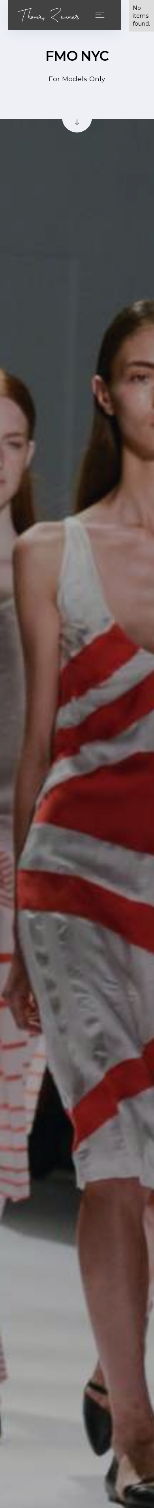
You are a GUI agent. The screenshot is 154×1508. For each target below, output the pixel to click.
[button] (101, 15)
